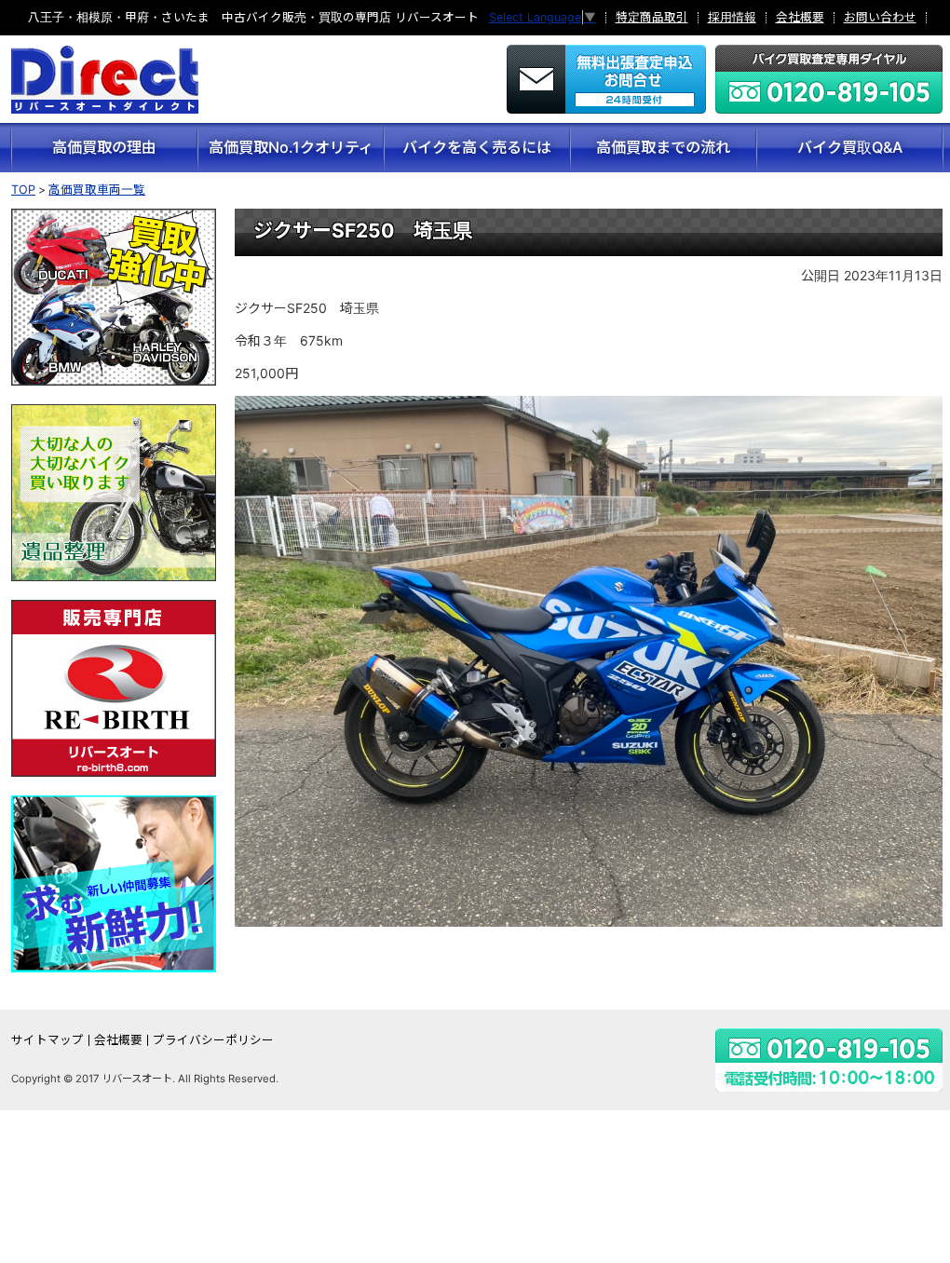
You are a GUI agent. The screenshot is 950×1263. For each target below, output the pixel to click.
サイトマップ (47, 1041)
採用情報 (732, 18)
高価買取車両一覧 (96, 190)
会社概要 (800, 18)
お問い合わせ (880, 18)
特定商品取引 (652, 18)
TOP (23, 190)
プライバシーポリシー (213, 1041)
